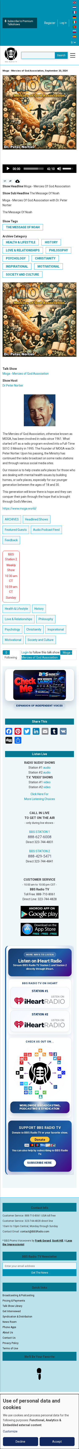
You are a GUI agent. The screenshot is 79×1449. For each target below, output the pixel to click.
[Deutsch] (74, 16)
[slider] (34, 169)
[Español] (74, 36)
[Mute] (59, 169)
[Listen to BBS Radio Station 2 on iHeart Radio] (39, 1023)
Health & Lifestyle (20, 242)
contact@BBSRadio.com (34, 1231)
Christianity (45, 258)
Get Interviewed (12, 1311)
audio (47, 767)
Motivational (48, 266)
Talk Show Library (12, 1306)
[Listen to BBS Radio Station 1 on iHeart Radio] (39, 1000)
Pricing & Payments (14, 1300)
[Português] (74, 26)
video (47, 782)
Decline (20, 1441)
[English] (74, 2)
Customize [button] (10, 1431)
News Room (10, 1321)
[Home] (11, 55)
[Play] (8, 169)
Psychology (15, 258)
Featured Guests (16, 529)
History (51, 242)
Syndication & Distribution (17, 1316)
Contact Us (9, 1337)
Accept (57, 1441)
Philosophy (58, 250)
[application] (39, 168)
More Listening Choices (39, 799)
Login (25, 652)
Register (49, 23)
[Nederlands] (74, 7)
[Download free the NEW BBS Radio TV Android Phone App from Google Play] (40, 912)
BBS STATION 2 (39, 851)
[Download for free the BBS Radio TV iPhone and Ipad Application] (40, 929)
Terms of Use (10, 1348)
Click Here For (39, 794)
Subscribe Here (39, 1162)
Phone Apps (9, 1327)
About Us (8, 1332)
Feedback (11, 540)
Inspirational (17, 266)
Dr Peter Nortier (13, 385)
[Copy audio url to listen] (10, 181)
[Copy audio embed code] (5, 181)
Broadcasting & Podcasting (18, 1295)
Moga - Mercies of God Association (26, 373)
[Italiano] (74, 21)
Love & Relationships (23, 250)
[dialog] (39, 1421)
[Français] (74, 12)
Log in (63, 22)
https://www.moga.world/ (20, 508)
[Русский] (74, 31)
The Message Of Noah (23, 227)
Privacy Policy (11, 1343)
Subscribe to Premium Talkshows (20, 23)
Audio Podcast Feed (46, 529)
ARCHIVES (12, 519)
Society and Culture (22, 274)
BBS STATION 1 (39, 832)
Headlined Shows (36, 519)
